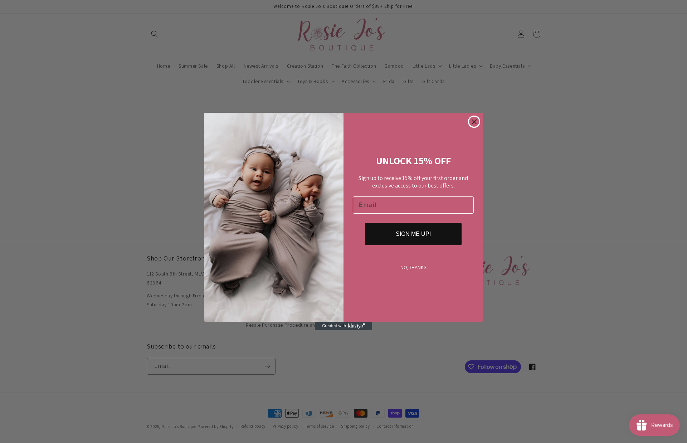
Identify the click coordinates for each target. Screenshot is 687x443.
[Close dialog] (474, 121)
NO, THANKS (413, 267)
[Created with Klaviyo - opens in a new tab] (343, 326)
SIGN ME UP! (413, 234)
